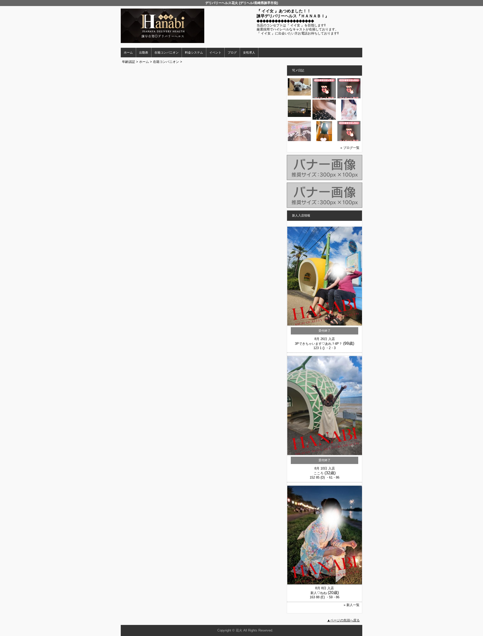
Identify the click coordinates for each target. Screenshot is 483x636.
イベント (215, 52)
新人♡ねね (318, 593)
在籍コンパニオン (166, 52)
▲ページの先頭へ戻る (343, 620)
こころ (319, 473)
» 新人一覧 (351, 605)
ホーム (128, 52)
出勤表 (143, 52)
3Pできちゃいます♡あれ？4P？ (318, 344)
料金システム (194, 52)
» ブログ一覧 (349, 148)
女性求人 (249, 52)
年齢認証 (128, 62)
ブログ (232, 52)
